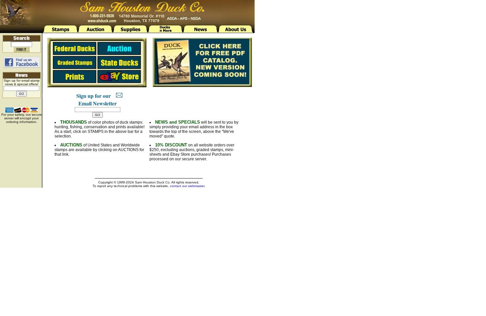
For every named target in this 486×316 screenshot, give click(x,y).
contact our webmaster (187, 186)
